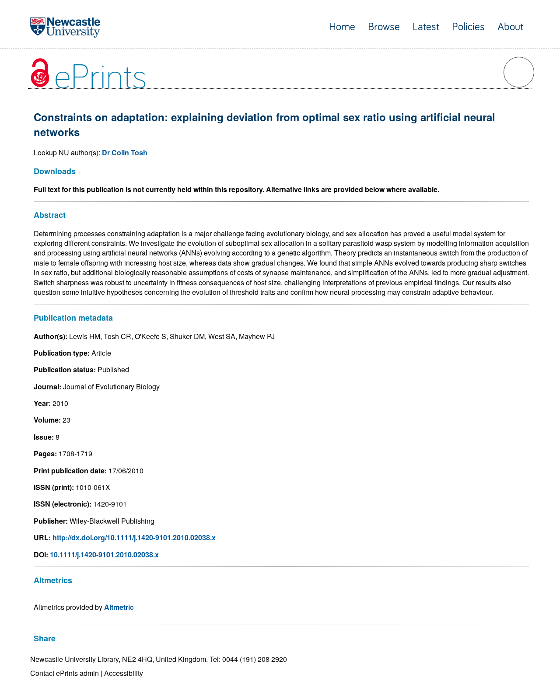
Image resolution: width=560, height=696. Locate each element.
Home (342, 26)
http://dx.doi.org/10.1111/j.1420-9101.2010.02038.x (134, 537)
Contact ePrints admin (64, 673)
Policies (468, 26)
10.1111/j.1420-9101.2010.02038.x (104, 554)
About (510, 26)
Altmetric (119, 607)
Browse (384, 26)
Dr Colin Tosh (124, 152)
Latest (426, 26)
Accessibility (123, 673)
